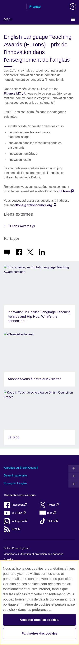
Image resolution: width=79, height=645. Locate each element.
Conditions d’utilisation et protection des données (33, 554)
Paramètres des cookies (40, 633)
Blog (50, 512)
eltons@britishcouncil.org (33, 205)
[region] (39, 602)
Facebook (18, 504)
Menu (8, 19)
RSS (15, 529)
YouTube (17, 512)
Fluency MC (12, 93)
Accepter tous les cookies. (39, 619)
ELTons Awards (20, 226)
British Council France (13, 7)
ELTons (64, 191)
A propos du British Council (21, 467)
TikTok (51, 521)
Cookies (9, 559)
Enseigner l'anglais (15, 483)
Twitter (51, 504)
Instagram (18, 521)
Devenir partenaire (15, 475)
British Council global (16, 548)
